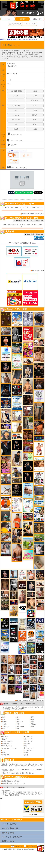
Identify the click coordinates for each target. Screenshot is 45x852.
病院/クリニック (7, 746)
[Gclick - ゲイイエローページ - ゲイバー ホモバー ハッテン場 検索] (22, 5)
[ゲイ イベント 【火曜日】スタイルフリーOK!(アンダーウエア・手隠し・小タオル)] (40, 658)
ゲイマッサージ (32, 39)
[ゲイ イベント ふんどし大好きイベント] (38, 528)
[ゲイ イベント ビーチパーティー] (4, 635)
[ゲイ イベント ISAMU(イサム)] (28, 466)
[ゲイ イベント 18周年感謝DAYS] (13, 621)
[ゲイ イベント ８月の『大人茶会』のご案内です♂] (4, 604)
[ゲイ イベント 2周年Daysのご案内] (4, 623)
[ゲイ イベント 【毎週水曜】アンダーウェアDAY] (26, 676)
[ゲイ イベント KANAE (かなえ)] (17, 445)
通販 (3, 752)
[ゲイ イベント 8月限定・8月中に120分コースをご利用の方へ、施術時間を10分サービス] (28, 505)
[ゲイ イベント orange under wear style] (5, 503)
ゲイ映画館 (5, 755)
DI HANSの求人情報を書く (34, 234)
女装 (25, 746)
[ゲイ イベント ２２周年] (22, 648)
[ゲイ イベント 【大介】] (33, 657)
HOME (2, 39)
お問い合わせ (18, 846)
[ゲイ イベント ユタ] (5, 378)
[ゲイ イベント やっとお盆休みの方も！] (28, 437)
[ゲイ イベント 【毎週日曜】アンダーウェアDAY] (28, 448)
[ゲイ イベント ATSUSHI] (28, 542)
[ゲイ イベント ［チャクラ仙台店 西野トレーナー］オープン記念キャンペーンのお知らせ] (17, 521)
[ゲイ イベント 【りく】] (13, 611)
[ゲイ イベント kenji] (5, 448)
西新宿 (4, 722)
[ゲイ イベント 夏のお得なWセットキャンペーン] (38, 501)
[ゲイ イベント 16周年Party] (40, 636)
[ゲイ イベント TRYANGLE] (38, 396)
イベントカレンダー (29, 24)
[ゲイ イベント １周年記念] (17, 377)
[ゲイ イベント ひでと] (26, 659)
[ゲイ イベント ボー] (28, 423)
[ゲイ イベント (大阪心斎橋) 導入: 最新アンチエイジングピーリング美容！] (5, 549)
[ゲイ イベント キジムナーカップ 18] (31, 648)
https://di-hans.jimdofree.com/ (17, 151)
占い (3, 750)
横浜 (32, 722)
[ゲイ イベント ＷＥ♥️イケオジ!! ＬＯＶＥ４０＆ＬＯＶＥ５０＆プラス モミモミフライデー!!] (4, 679)
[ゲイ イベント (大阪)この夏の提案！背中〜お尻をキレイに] (38, 548)
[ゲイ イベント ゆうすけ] (4, 688)
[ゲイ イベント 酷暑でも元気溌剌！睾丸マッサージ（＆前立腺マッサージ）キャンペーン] (38, 463)
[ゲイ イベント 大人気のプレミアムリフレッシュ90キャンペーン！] (5, 426)
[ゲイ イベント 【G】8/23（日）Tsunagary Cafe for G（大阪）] (17, 436)
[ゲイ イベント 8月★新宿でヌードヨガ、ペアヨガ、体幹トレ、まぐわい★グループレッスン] (5, 490)
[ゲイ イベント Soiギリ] (40, 605)
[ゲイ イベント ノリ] (38, 354)
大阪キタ (34, 724)
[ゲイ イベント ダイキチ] (17, 472)
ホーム (8, 19)
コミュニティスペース (9, 748)
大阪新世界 (20, 726)
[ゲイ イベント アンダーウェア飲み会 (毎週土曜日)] (38, 490)
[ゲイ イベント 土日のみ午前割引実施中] (26, 682)
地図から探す (37, 19)
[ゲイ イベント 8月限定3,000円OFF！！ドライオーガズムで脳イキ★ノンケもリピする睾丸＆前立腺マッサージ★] (26, 695)
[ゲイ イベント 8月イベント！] (38, 439)
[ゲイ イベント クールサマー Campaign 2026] (38, 514)
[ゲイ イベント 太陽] (38, 411)
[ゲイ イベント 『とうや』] (31, 586)
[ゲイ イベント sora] (31, 603)
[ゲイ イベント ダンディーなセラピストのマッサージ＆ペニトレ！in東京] (13, 574)
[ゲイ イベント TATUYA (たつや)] (28, 477)
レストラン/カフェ (8, 741)
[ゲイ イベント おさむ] (18, 659)
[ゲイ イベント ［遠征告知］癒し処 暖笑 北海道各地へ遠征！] (28, 386)
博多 (3, 728)
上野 (32, 717)
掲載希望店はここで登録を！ (11, 781)
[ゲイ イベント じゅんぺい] (4, 584)
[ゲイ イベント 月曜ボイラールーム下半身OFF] (31, 575)
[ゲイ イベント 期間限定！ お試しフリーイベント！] (17, 480)
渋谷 (32, 719)
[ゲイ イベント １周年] (40, 648)
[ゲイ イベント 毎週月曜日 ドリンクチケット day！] (22, 575)
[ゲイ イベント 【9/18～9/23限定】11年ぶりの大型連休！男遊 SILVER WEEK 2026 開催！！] (33, 688)
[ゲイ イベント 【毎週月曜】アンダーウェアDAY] (13, 602)
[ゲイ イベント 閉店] (22, 624)
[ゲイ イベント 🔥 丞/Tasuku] (26, 666)
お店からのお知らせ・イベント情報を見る (30, 701)
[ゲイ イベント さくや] (11, 669)
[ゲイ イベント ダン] (38, 428)
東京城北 (15, 39)
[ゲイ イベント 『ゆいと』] (28, 371)
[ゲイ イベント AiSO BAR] (22, 608)
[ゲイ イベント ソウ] (5, 516)
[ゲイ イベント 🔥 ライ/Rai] (33, 662)
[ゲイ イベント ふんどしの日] (5, 319)
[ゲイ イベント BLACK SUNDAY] (17, 335)
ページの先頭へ (31, 846)
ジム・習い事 (28, 741)
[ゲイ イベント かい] (38, 562)
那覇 (18, 728)
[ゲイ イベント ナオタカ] (33, 696)
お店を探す (22, 19)
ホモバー (5, 737)
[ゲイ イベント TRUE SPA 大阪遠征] (28, 456)
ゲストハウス (28, 739)
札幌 (3, 717)
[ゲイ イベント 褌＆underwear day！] (38, 478)
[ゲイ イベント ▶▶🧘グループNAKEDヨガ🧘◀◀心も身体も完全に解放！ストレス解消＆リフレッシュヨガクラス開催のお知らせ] (28, 400)
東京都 (8, 39)
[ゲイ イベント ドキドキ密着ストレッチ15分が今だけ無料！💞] (17, 490)
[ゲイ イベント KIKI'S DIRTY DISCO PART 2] (28, 349)
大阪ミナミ (5, 726)
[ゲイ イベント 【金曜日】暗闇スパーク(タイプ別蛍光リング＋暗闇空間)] (33, 673)
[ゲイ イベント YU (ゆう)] (4, 574)
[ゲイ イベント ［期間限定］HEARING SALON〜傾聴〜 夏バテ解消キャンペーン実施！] (28, 528)
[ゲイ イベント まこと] (38, 332)
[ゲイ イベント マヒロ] (5, 435)
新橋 (18, 719)
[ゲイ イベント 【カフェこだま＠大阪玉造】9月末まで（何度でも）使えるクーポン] (17, 319)
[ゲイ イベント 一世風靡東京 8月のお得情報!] (38, 319)
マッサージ (23, 39)
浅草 (3, 719)
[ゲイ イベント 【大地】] (40, 575)
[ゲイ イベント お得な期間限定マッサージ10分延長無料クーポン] (5, 416)
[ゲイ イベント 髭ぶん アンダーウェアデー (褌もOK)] (38, 449)
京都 (18, 724)
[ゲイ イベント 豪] (13, 595)
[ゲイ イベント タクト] (22, 596)
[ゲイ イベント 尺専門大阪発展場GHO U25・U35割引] (31, 613)
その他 (26, 755)
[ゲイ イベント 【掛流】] (11, 679)
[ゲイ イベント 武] (38, 384)
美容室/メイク (6, 743)
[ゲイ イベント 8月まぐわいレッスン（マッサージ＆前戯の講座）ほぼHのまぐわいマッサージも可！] (5, 331)
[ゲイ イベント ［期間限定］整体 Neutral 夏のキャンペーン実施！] (17, 458)
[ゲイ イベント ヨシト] (5, 527)
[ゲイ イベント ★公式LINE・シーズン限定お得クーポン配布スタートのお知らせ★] (28, 555)
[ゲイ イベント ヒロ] (40, 672)
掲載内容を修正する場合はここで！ (13, 783)
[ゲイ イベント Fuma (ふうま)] (5, 367)
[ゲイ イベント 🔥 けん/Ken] (31, 594)
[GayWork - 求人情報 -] (39, 237)
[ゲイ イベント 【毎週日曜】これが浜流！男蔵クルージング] (28, 516)
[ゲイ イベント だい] (4, 669)
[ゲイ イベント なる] (33, 680)
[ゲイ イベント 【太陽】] (4, 659)
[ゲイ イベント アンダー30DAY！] (11, 659)
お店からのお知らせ (15, 24)
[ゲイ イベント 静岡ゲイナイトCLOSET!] (18, 679)
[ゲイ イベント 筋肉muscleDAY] (13, 584)
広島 (32, 726)
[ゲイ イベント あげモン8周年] (22, 636)
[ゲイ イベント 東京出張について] (26, 671)
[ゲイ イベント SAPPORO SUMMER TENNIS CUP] (31, 624)
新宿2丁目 (20, 722)
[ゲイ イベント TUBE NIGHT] (17, 402)
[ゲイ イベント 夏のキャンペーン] (17, 362)
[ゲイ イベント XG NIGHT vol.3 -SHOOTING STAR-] (5, 354)
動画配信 (27, 752)
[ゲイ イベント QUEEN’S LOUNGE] (18, 688)
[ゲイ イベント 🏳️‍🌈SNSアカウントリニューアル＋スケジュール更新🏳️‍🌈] (17, 427)
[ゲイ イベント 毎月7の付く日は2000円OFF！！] (26, 691)
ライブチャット (29, 748)
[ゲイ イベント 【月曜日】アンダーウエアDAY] (4, 594)
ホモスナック (28, 737)
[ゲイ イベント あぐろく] (40, 694)
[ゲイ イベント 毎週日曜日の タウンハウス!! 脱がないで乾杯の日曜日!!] (28, 334)
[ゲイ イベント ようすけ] (33, 667)
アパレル (27, 743)
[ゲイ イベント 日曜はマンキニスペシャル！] (5, 403)
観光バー (5, 739)
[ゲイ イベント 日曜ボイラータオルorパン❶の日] (5, 465)
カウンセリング (29, 750)
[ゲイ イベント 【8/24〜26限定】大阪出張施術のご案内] (40, 583)
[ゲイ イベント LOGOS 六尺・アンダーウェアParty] (11, 689)
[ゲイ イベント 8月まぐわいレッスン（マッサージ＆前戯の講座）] (5, 537)
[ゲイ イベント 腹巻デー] (28, 319)
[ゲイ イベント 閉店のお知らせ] (13, 634)
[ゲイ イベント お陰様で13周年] (38, 537)
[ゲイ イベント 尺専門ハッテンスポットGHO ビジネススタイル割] (40, 687)
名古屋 (4, 724)
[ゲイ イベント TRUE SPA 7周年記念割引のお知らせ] (28, 490)
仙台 (18, 717)
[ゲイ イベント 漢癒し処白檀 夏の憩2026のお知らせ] (17, 416)
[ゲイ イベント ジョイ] (17, 348)
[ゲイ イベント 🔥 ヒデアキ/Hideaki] (38, 370)
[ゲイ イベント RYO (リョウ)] (5, 341)
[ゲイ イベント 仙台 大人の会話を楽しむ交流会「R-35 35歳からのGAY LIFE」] (31, 636)
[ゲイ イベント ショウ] (40, 680)
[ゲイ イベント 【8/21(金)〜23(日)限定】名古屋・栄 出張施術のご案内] (28, 360)
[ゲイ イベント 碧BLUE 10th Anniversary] (5, 390)
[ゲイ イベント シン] (40, 593)
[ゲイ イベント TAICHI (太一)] (40, 665)
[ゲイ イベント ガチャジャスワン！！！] (22, 585)
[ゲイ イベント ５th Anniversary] (4, 647)
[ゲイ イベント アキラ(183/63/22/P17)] (5, 479)
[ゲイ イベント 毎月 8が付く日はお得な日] (26, 687)
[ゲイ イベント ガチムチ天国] (17, 552)
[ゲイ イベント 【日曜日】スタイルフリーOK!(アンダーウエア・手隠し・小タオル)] (28, 411)
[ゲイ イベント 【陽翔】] (17, 536)
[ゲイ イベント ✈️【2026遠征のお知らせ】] (17, 505)
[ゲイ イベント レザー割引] (17, 389)
